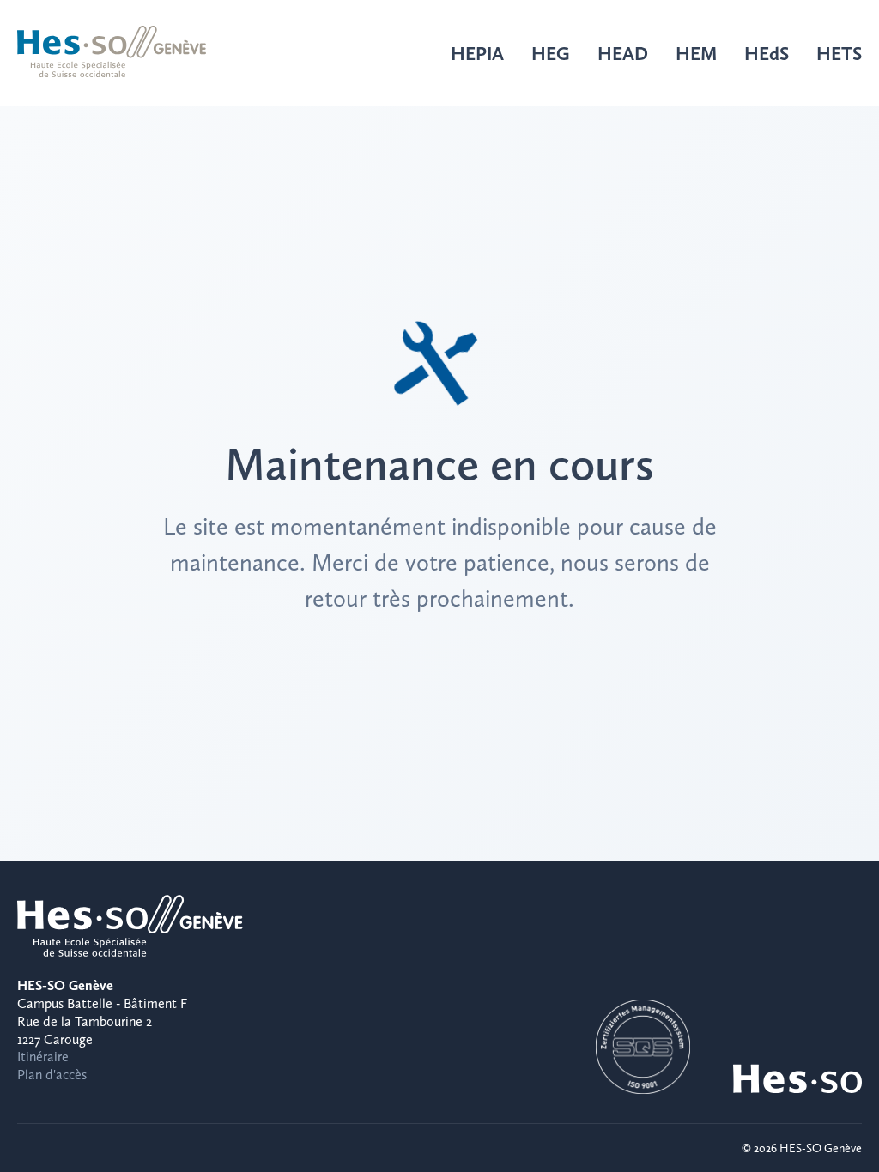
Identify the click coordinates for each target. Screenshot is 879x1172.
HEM (696, 53)
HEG (550, 53)
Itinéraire (43, 1056)
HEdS (766, 53)
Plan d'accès (52, 1074)
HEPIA (477, 53)
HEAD (622, 53)
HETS (839, 53)
